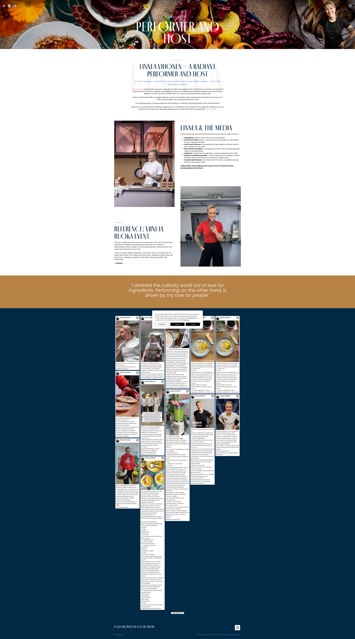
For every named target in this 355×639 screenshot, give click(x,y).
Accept (193, 324)
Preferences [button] (186, 320)
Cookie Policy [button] (192, 318)
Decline (177, 324)
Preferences (162, 324)
